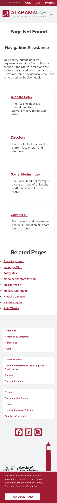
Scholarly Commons (15, 416)
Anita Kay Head (14, 261)
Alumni (8, 348)
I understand (22, 496)
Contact (9, 375)
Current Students (14, 381)
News (8, 404)
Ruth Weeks (11, 308)
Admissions (11, 342)
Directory (18, 137)
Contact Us (19, 214)
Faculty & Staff (13, 267)
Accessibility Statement (17, 336)
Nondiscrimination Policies (19, 410)
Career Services (13, 359)
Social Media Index (25, 174)
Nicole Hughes (13, 302)
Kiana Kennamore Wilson (20, 279)
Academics (10, 330)
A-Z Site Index (21, 97)
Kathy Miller (11, 273)
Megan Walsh (12, 285)
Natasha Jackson (15, 296)
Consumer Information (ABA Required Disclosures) (24, 367)
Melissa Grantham (15, 290)
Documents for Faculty (16, 398)
